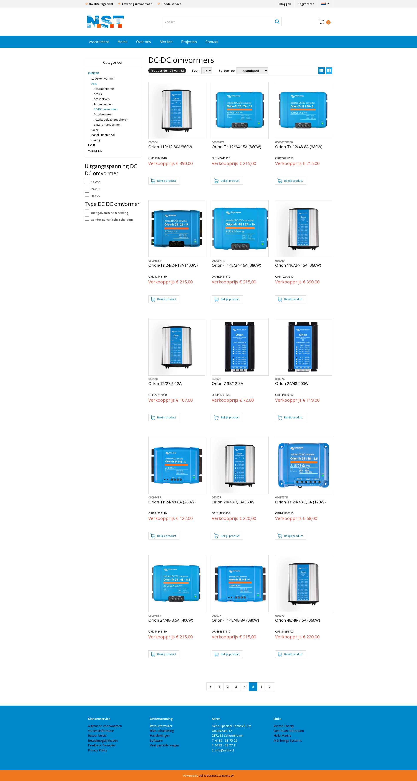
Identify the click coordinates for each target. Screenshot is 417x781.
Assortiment (99, 41)
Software (156, 740)
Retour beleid (97, 735)
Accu (94, 84)
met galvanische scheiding (109, 213)
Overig (95, 140)
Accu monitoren (104, 89)
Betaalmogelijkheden (103, 740)
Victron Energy (284, 726)
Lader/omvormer (102, 78)
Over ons (143, 41)
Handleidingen (160, 735)
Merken (166, 41)
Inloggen (284, 4)
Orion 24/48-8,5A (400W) (170, 620)
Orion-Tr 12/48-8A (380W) (298, 146)
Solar (94, 130)
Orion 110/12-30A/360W (170, 146)
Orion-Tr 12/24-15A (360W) (236, 146)
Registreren (306, 4)
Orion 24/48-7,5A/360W (233, 502)
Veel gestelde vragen (164, 745)
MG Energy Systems (288, 740)
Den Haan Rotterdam (289, 731)
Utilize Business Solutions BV (216, 776)
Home (122, 41)
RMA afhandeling (162, 731)
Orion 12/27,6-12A (165, 383)
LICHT (91, 145)
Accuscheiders (103, 104)
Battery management (107, 125)
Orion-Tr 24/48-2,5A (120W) (300, 502)
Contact (211, 41)
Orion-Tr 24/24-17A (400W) (173, 265)
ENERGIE (93, 73)
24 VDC (95, 189)
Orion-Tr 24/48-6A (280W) (171, 502)
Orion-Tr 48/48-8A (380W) (235, 620)
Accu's (98, 94)
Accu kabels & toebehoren (111, 120)
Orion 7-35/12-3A (227, 383)
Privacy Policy (97, 750)
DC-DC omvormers (106, 109)
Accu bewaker (103, 114)
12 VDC (95, 182)
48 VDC (95, 196)
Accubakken (102, 99)
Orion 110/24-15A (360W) (298, 265)
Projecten (189, 41)
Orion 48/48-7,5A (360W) (297, 620)
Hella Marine (282, 735)
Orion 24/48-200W (292, 383)
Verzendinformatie (101, 731)
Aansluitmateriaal (103, 135)
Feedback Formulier (102, 745)
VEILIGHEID (95, 151)
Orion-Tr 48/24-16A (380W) (236, 265)
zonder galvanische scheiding (112, 219)
